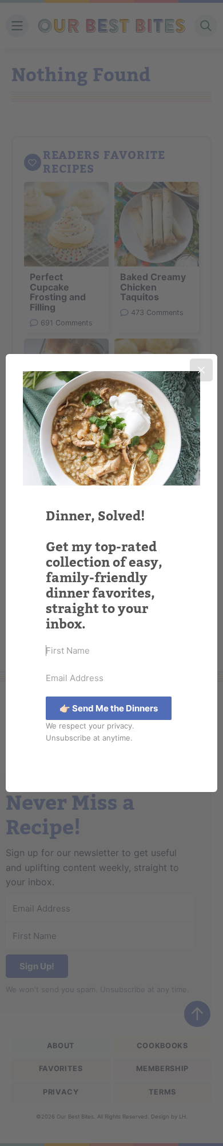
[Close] (201, 370)
